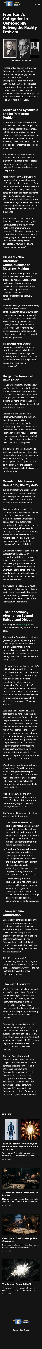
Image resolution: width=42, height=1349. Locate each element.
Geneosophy (24, 624)
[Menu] (38, 4)
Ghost (26, 1330)
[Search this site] (35, 4)
